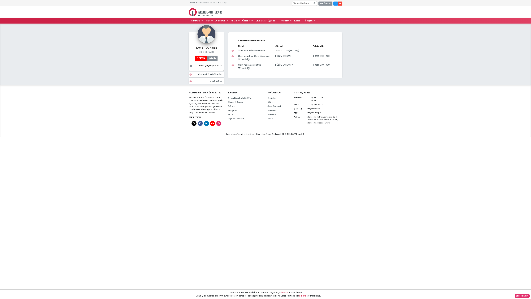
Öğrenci (246, 21)
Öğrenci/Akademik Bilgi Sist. (240, 98)
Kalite (297, 21)
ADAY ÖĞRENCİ (325, 3)
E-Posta (231, 106)
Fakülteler (271, 102)
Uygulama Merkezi (236, 119)
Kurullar (285, 21)
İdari (208, 21)
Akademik (220, 21)
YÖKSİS (201, 58)
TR (340, 3)
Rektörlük (271, 98)
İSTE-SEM (271, 110)
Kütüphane (232, 110)
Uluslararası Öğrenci (265, 21)
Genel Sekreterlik (274, 106)
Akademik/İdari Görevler (210, 74)
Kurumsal (195, 21)
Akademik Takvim (235, 102)
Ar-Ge (234, 21)
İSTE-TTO (271, 115)
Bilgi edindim (522, 296)
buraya (284, 293)
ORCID (212, 58)
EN (336, 3)
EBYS (230, 115)
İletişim (309, 21)
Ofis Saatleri (216, 81)
